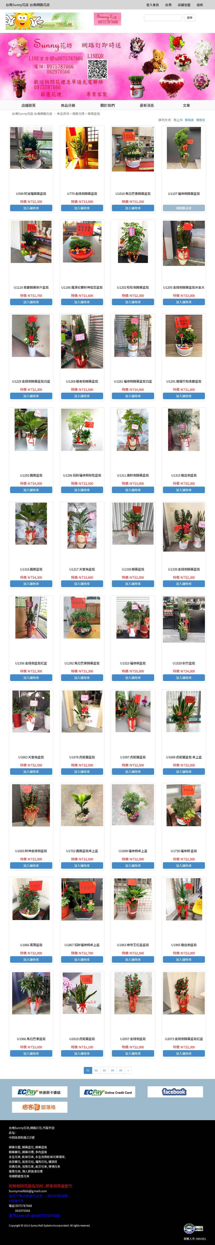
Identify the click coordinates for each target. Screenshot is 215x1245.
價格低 (200, 120)
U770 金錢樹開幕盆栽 (82, 193)
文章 (186, 105)
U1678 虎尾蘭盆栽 (82, 757)
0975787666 (23, 1206)
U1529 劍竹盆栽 (184, 663)
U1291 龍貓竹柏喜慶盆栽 (183, 381)
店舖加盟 (184, 5)
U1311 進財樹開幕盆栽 (133, 475)
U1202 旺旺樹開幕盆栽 (133, 287)
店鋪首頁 (28, 105)
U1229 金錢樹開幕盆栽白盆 (31, 381)
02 (96, 1070)
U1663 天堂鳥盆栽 (31, 757)
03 (104, 1070)
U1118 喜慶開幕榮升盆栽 (31, 287)
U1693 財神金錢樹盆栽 (31, 851)
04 (112, 1070)
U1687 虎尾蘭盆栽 (133, 757)
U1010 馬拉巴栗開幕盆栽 (133, 193)
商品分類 (68, 105)
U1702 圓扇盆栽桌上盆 (82, 851)
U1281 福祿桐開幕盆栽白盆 (133, 381)
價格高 (189, 120)
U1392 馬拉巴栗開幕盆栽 (82, 663)
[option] (107, 66)
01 (88, 1070)
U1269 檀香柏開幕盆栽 (82, 381)
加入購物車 (31, 208)
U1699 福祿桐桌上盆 (133, 851)
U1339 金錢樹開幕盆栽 (184, 569)
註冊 (168, 5)
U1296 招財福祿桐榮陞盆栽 (82, 475)
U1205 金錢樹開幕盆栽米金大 (184, 287)
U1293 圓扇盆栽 (31, 475)
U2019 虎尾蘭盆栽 (82, 1038)
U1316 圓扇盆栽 (31, 569)
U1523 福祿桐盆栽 (133, 663)
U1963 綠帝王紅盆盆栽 (133, 945)
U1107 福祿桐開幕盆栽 (184, 193)
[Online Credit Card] (107, 1091)
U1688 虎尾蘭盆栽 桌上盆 (184, 757)
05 (120, 1070)
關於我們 (107, 105)
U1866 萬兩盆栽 (31, 945)
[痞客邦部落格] (39, 1107)
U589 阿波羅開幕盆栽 (31, 193)
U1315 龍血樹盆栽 (184, 475)
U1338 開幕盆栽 (133, 569)
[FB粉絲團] (175, 1091)
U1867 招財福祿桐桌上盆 (82, 945)
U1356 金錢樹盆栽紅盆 (31, 663)
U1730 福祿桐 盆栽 (184, 851)
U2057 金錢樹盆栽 (133, 1038)
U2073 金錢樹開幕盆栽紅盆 (184, 1038)
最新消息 (147, 105)
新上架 (178, 120)
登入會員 (152, 5)
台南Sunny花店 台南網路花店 (28, 4)
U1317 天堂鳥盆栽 (82, 569)
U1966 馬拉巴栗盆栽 (31, 1038)
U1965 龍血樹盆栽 (184, 945)
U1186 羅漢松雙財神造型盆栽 (82, 287)
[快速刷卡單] (39, 1091)
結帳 (200, 5)
